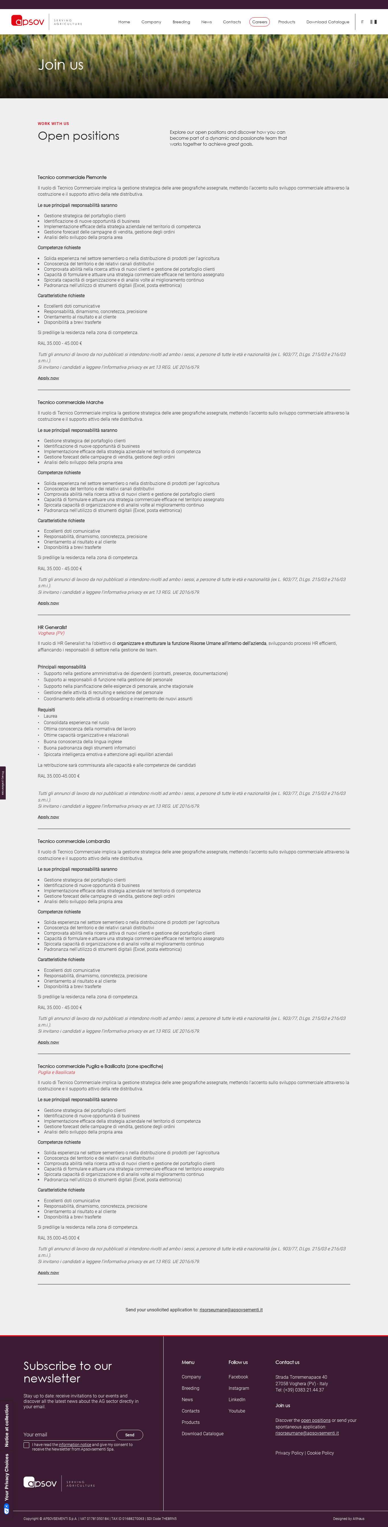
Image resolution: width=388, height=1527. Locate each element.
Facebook (238, 1377)
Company (151, 21)
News (206, 21)
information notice (75, 1444)
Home (124, 21)
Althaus (358, 1519)
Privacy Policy (290, 1453)
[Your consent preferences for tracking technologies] (3, 782)
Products (191, 1422)
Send (129, 1435)
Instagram (239, 1388)
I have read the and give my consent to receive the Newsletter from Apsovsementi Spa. (82, 1446)
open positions (316, 1420)
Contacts (232, 21)
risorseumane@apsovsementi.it (231, 1310)
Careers (259, 21)
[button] (287, 21)
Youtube (237, 1411)
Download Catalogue (203, 1433)
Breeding (181, 21)
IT (362, 21)
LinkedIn (237, 1399)
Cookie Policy (320, 1453)
